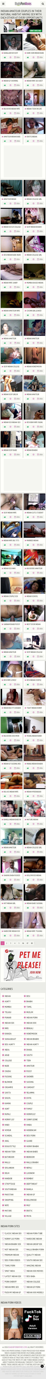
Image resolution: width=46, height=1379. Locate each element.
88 (32, 943)
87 (27, 943)
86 (23, 943)
